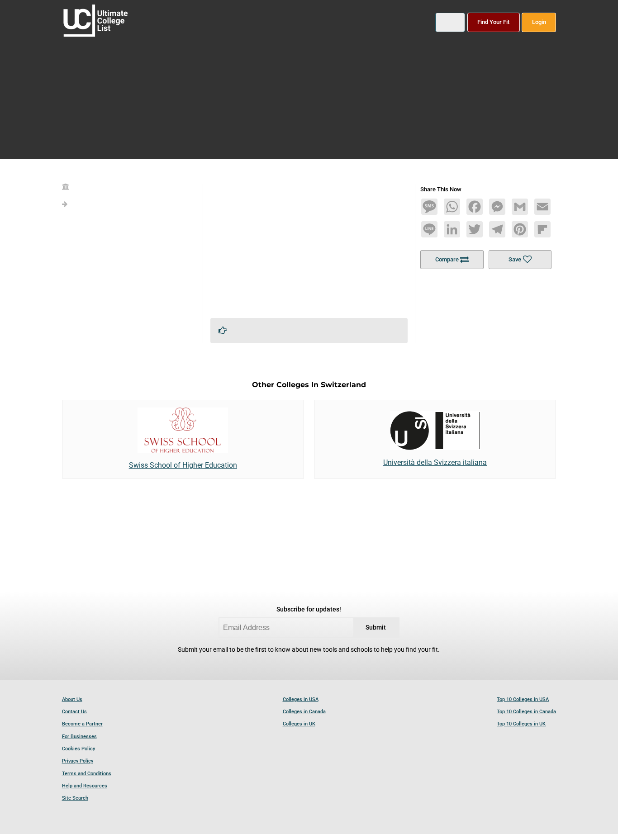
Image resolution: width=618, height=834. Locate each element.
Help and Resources (84, 786)
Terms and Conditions (86, 774)
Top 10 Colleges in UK (521, 724)
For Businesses (79, 736)
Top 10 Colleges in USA (523, 699)
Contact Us (74, 712)
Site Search (75, 798)
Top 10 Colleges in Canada (526, 712)
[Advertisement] (309, 247)
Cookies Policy (78, 749)
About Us (72, 699)
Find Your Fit (493, 22)
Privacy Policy (77, 761)
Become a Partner (82, 724)
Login (539, 22)
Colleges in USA (301, 699)
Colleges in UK (299, 724)
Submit (376, 627)
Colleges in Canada (304, 712)
